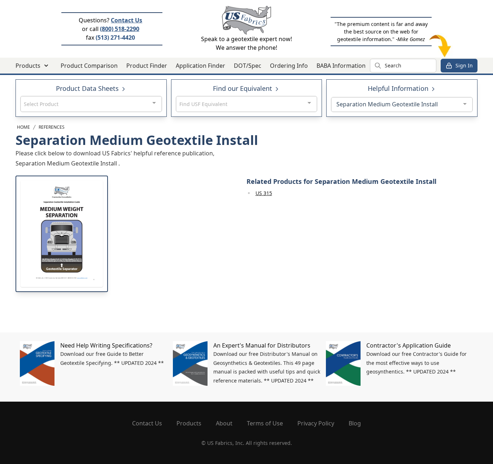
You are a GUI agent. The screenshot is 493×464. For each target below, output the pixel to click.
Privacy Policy (315, 423)
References (52, 127)
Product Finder (146, 66)
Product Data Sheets (88, 88)
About (224, 423)
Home (23, 127)
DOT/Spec (247, 66)
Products (188, 423)
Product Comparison (89, 66)
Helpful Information (399, 88)
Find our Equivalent (243, 88)
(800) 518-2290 (119, 29)
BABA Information (341, 66)
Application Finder (200, 66)
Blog (355, 423)
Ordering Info (289, 66)
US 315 (264, 193)
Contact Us (126, 20)
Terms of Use (265, 423)
